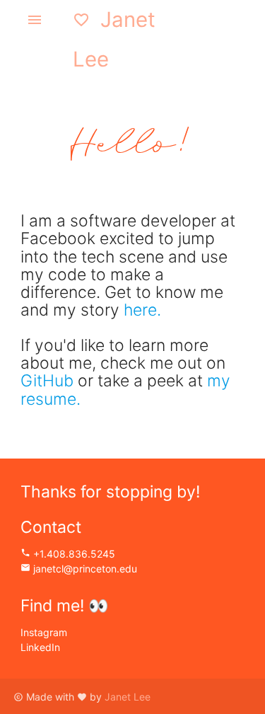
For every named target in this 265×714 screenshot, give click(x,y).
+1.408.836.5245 (67, 554)
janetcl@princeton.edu (78, 569)
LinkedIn (40, 647)
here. (142, 310)
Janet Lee (114, 39)
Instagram (43, 632)
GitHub (46, 381)
